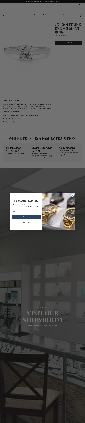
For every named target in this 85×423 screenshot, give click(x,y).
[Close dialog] (72, 195)
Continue (26, 217)
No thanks (26, 222)
